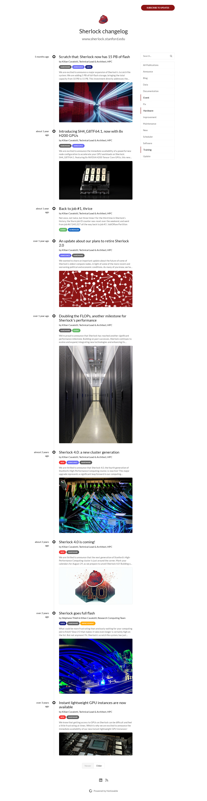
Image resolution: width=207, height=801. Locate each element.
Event (146, 97)
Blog (145, 78)
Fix (144, 104)
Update (146, 156)
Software (147, 143)
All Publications (151, 65)
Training (147, 149)
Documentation (151, 91)
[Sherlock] (103, 20)
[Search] (171, 56)
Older (99, 765)
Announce (148, 71)
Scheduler (148, 136)
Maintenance (149, 123)
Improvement (150, 117)
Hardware (148, 110)
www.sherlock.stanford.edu (103, 39)
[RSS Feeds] (106, 779)
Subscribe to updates (158, 8)
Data (145, 84)
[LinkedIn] (102, 779)
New (145, 130)
